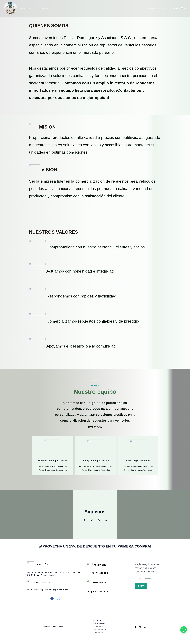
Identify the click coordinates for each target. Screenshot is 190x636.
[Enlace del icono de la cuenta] (185, 8)
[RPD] (10, 8)
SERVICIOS (45, 8)
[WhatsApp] (145, 627)
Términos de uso (49, 627)
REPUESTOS (33, 8)
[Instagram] (140, 627)
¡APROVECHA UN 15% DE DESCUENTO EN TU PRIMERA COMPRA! (95, 546)
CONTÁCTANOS (162, 8)
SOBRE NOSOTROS (148, 8)
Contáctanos (63, 627)
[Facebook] (136, 627)
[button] (84, 520)
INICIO (23, 8)
